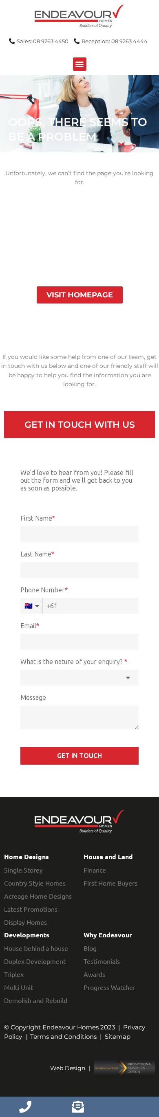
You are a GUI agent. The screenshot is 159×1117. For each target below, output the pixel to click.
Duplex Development (35, 961)
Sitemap (117, 1036)
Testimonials (102, 961)
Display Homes (25, 922)
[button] (79, 64)
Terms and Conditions (63, 1036)
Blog (90, 948)
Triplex (14, 974)
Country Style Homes (35, 883)
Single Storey (23, 870)
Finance (95, 870)
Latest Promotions (30, 909)
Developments (26, 934)
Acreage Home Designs (38, 896)
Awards (94, 974)
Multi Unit (18, 987)
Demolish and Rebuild (35, 1000)
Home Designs (26, 856)
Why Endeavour (108, 934)
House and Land (108, 856)
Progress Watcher (109, 987)
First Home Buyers (110, 883)
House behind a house (36, 948)
